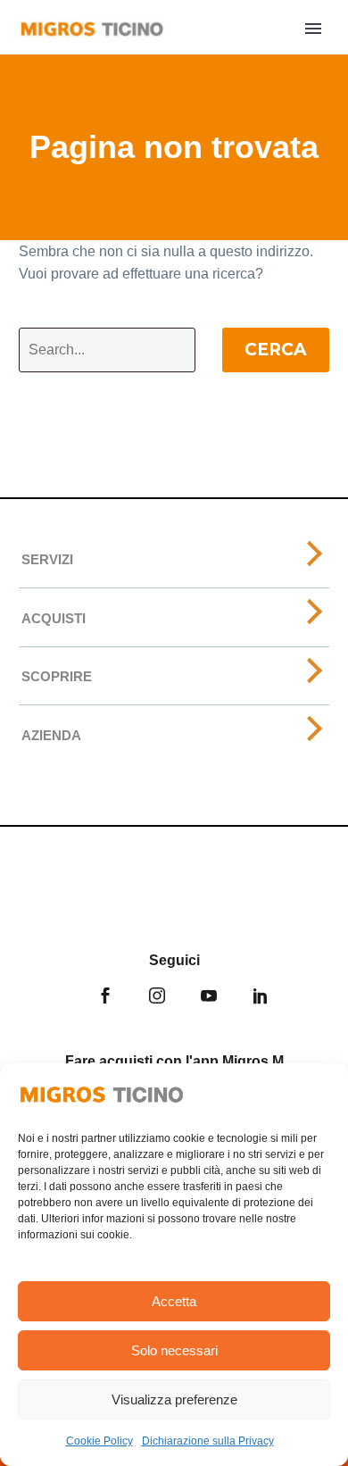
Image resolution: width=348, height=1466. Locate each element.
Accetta (174, 1301)
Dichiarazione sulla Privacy (208, 1441)
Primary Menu (313, 28)
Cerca (275, 349)
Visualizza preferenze (174, 1399)
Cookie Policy (99, 1441)
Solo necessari (174, 1350)
